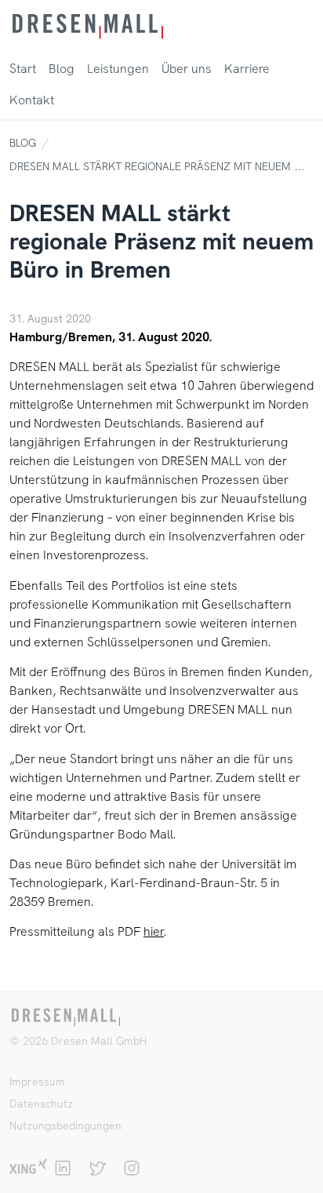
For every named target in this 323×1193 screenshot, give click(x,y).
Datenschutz (41, 1104)
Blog (22, 143)
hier (153, 931)
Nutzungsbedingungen (65, 1125)
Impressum (37, 1082)
